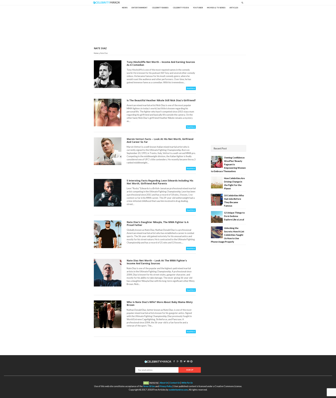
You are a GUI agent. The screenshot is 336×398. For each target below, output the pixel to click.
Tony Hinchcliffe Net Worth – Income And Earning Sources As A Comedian (161, 63)
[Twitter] (184, 361)
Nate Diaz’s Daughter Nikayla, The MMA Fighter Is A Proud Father (157, 223)
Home (96, 53)
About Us (164, 382)
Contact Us (175, 382)
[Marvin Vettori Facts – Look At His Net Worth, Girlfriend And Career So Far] (107, 151)
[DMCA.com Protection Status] (151, 382)
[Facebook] (174, 361)
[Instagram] (181, 361)
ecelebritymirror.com (178, 389)
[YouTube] (188, 361)
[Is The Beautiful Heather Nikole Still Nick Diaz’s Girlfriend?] (107, 112)
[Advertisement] (168, 24)
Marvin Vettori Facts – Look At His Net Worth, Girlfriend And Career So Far (160, 140)
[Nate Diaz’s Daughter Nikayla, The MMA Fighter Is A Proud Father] (107, 234)
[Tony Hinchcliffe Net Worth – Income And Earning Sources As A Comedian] (107, 74)
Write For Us (187, 382)
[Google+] (177, 361)
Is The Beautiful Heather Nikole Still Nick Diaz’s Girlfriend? (161, 100)
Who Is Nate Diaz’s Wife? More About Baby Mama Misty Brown (160, 303)
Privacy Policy (165, 386)
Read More (191, 88)
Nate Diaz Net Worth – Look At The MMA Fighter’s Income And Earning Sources (157, 262)
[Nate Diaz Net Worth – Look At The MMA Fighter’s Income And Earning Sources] (107, 273)
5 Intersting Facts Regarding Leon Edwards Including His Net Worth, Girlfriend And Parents (160, 182)
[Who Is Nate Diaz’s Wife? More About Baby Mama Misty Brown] (107, 314)
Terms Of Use (149, 386)
